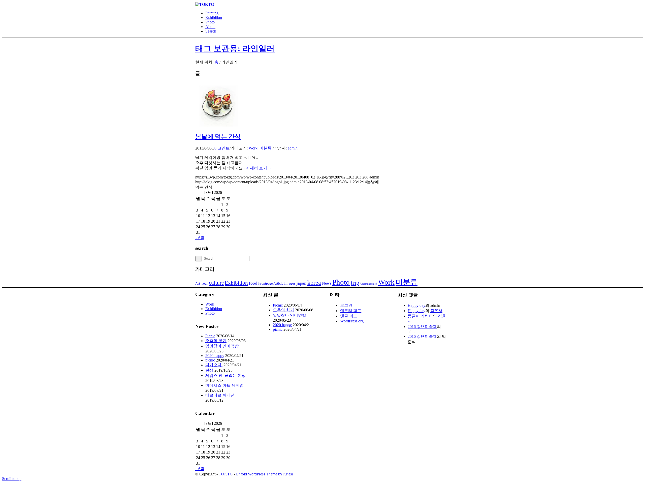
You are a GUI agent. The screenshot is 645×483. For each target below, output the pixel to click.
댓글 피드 (348, 316)
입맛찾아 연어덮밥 (222, 346)
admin (293, 148)
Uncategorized (368, 283)
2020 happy (214, 355)
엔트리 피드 (350, 311)
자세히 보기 (259, 168)
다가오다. (213, 365)
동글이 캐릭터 (420, 316)
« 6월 (199, 238)
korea (314, 282)
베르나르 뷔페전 (220, 395)
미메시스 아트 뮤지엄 (224, 385)
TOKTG (226, 474)
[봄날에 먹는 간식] (218, 125)
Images (290, 283)
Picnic (210, 336)
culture (216, 283)
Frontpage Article (270, 283)
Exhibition (236, 283)
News (326, 283)
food (253, 283)
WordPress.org (352, 321)
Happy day (416, 305)
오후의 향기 (216, 341)
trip (355, 282)
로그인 (346, 305)
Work (253, 148)
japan (301, 283)
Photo (341, 282)
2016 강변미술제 (422, 326)
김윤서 (436, 311)
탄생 (209, 370)
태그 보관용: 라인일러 (235, 48)
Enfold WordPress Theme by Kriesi (264, 474)
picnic (210, 360)
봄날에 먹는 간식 (218, 136)
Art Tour (201, 283)
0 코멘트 (222, 148)
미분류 (266, 148)
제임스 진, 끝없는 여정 (225, 375)
